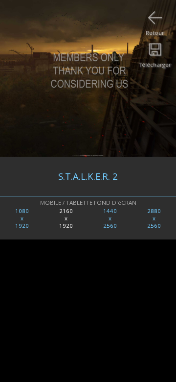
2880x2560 (154, 218)
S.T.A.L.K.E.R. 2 (88, 176)
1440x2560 (110, 218)
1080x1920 (22, 218)
